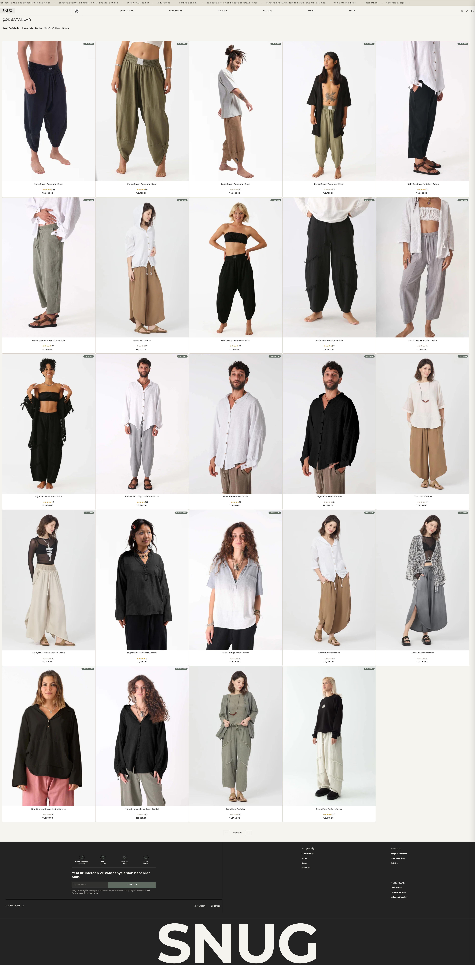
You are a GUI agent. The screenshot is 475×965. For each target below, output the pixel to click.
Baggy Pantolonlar (11, 28)
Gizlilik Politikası (398, 892)
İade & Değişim (398, 858)
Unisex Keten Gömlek (32, 28)
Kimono (65, 28)
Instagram (199, 906)
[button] (47, 190)
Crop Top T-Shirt (52, 28)
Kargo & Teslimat (399, 854)
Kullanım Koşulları (399, 897)
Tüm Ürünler (307, 854)
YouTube (215, 906)
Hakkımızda (396, 888)
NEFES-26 (306, 868)
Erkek (304, 858)
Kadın (304, 863)
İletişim (394, 863)
